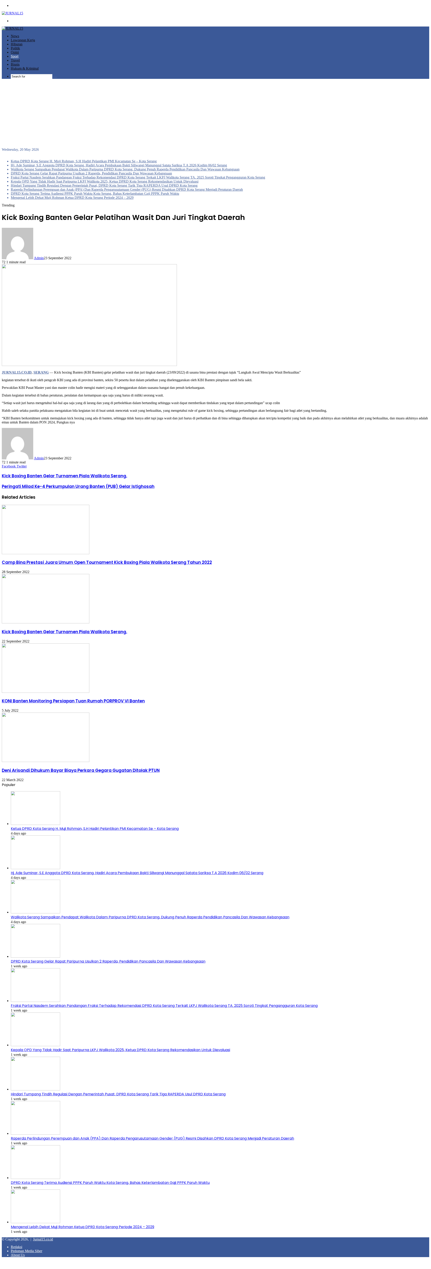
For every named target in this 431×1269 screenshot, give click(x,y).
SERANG (41, 372)
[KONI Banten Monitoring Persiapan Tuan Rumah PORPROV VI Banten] (45, 691)
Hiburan (16, 44)
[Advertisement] (215, 113)
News (15, 36)
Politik (15, 48)
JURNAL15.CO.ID (17, 372)
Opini (15, 52)
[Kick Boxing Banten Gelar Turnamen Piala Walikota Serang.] (45, 622)
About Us (18, 1255)
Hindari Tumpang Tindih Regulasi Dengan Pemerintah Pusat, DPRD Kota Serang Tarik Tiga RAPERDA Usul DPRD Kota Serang (104, 185)
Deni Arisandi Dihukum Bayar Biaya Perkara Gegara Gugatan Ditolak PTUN (81, 770)
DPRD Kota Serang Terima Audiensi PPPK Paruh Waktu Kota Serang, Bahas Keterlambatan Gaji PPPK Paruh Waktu (95, 193)
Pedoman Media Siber (26, 1251)
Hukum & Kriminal (25, 68)
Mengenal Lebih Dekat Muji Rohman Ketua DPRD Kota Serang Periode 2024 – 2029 (72, 197)
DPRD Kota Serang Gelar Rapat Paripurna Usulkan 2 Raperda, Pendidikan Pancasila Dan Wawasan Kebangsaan (91, 173)
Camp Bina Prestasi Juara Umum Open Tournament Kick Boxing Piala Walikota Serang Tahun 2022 (107, 562)
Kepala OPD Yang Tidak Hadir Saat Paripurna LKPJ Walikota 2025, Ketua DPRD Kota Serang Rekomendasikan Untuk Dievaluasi (104, 181)
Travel (15, 60)
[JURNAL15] (12, 13)
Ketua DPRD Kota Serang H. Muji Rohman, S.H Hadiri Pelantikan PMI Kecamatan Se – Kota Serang (84, 161)
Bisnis (15, 64)
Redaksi (16, 1247)
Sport (14, 56)
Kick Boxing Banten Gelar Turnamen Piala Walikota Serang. (64, 632)
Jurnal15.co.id (43, 1239)
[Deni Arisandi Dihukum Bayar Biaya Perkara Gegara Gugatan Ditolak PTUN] (45, 761)
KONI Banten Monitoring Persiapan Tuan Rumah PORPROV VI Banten (73, 701)
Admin (39, 258)
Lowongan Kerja (23, 40)
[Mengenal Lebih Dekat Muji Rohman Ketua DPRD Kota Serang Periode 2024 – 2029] (35, 1222)
